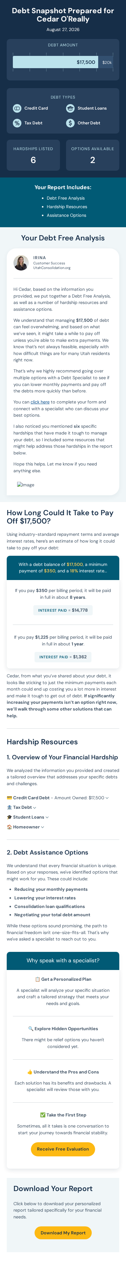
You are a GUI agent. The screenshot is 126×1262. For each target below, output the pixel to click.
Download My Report (63, 1233)
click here (40, 402)
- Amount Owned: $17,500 (56, 797)
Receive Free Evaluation (63, 1149)
